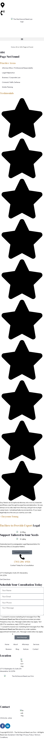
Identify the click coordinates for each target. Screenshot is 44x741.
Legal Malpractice (8, 73)
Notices (26, 649)
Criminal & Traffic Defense (11, 82)
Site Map (19, 735)
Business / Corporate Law (11, 77)
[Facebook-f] (2, 726)
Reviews (9, 649)
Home (13, 47)
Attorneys (25, 644)
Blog (17, 649)
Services (36, 644)
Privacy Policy (28, 735)
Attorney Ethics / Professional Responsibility (17, 68)
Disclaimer (11, 735)
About (15, 644)
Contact (35, 649)
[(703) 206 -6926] (22, 557)
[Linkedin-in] (7, 726)
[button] (22, 39)
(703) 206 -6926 (11, 11)
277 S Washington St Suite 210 (15, 4)
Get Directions (5, 579)
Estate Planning (7, 87)
